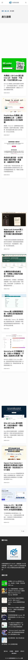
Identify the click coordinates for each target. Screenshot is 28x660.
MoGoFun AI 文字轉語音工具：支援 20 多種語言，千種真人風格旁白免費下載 (14, 353)
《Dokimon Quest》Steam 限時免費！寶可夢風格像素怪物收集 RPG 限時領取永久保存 (16, 632)
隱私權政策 (14, 653)
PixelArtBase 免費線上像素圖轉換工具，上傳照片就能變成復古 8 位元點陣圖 (16, 609)
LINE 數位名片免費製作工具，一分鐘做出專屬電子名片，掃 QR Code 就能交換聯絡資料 (16, 624)
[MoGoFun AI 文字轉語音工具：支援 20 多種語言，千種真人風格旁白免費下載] (14, 341)
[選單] (2, 2)
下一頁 (22, 531)
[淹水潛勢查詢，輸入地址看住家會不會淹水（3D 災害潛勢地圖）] (4, 640)
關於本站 (6, 651)
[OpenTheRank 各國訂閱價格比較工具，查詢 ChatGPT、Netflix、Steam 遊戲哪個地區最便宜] (4, 600)
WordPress (18, 658)
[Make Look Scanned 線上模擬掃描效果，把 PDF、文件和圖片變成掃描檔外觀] (14, 219)
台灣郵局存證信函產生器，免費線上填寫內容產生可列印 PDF (13, 274)
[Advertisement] (14, 41)
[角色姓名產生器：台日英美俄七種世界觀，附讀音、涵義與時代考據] (14, 147)
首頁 (3, 11)
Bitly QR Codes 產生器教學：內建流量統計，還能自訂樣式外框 (13, 425)
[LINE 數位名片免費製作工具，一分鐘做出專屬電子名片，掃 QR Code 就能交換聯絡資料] (4, 625)
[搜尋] (25, 2)
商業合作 (22, 651)
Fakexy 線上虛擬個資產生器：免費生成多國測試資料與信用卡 (13, 313)
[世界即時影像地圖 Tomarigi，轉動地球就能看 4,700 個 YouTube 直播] (4, 617)
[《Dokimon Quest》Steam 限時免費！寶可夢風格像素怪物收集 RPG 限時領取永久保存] (4, 632)
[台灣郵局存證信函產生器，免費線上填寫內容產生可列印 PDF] (14, 261)
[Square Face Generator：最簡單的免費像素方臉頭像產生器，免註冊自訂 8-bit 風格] (14, 453)
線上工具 (7, 11)
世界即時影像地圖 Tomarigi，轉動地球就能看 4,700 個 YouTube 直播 (16, 617)
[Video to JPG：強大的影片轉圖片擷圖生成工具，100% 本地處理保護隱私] (14, 495)
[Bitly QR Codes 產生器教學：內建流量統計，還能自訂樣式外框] (14, 413)
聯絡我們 (17, 651)
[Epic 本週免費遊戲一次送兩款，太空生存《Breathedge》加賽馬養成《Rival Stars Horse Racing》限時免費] (4, 591)
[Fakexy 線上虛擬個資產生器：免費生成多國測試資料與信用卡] (14, 301)
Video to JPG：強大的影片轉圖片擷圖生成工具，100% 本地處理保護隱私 (13, 507)
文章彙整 (11, 651)
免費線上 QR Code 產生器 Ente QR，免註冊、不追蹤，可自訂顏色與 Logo (13, 78)
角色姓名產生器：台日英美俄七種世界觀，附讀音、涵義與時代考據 (13, 160)
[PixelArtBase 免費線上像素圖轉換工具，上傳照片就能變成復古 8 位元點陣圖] (14, 105)
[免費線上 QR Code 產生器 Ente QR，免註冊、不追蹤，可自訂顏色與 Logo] (14, 65)
